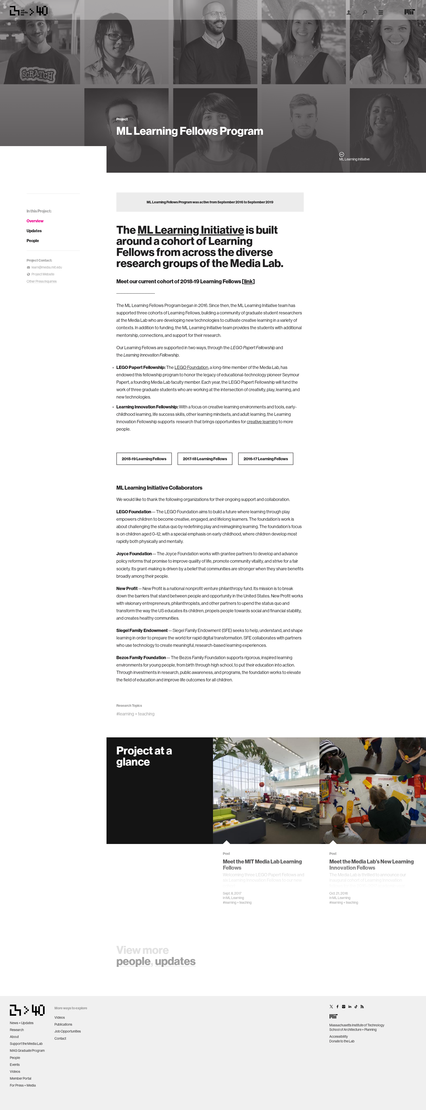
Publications (63, 1024)
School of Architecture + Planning (353, 1029)
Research (17, 1030)
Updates (34, 230)
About (14, 1036)
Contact (60, 1038)
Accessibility (338, 1036)
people (133, 961)
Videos (15, 1071)
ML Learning (235, 898)
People (33, 240)
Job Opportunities (67, 1031)
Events (15, 1064)
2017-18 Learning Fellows (205, 458)
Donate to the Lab (342, 1041)
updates (175, 961)
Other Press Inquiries (42, 281)
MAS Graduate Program (27, 1050)
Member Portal (20, 1078)
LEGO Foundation (191, 367)
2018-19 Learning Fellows (144, 458)
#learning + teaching (135, 714)
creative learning (262, 421)
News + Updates (22, 1023)
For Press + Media (23, 1085)
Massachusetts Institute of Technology (356, 1025)
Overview (35, 220)
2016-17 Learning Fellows (266, 458)
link (248, 281)
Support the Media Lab (26, 1043)
